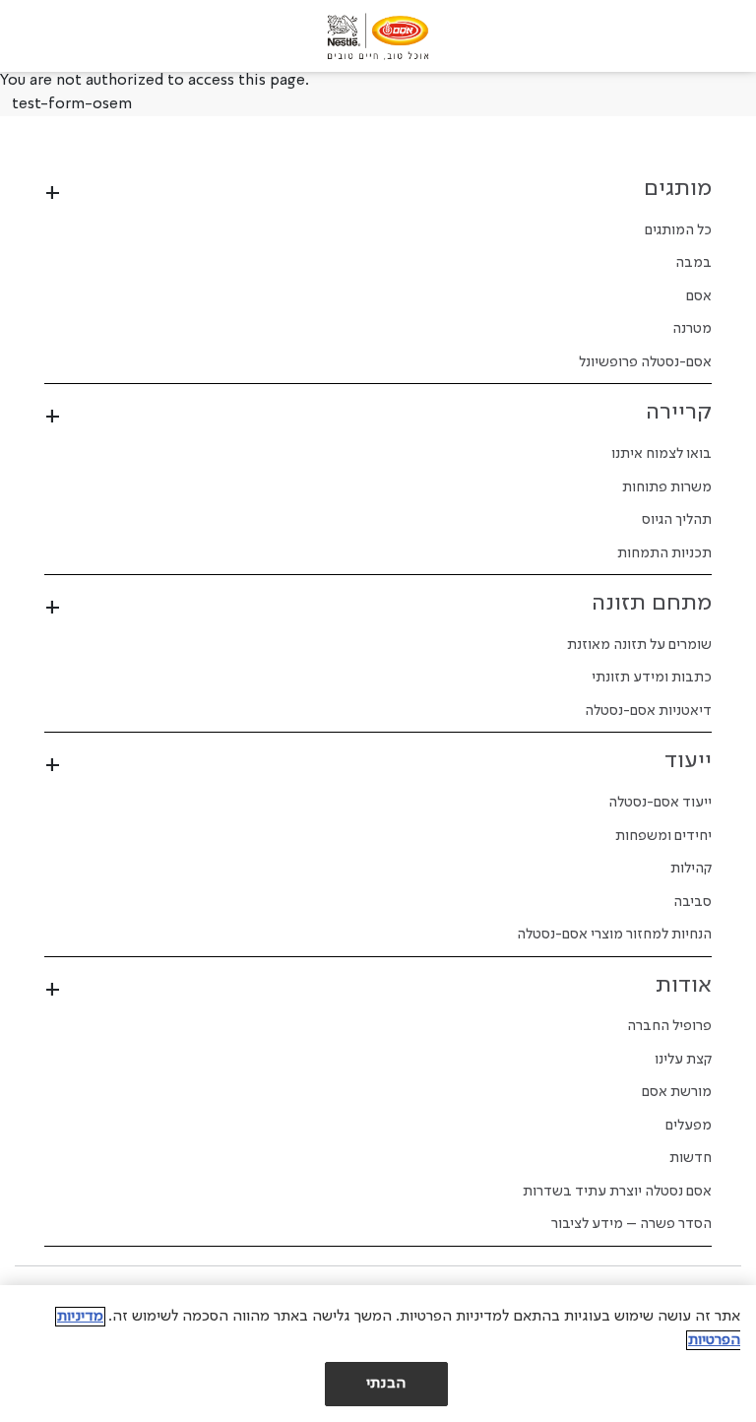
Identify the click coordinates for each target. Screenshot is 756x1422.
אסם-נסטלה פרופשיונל (645, 362)
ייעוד (688, 761)
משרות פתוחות (667, 487)
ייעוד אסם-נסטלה (660, 802)
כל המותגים (678, 230)
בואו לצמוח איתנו (661, 454)
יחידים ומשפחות (663, 836)
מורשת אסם (677, 1092)
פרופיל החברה (669, 1026)
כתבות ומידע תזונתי (652, 677)
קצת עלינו (683, 1059)
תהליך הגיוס (677, 520)
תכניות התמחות (664, 553)
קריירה (679, 412)
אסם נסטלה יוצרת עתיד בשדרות (617, 1191)
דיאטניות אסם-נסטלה (648, 711)
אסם (699, 296)
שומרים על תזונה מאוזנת (639, 645)
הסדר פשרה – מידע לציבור (631, 1224)
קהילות (691, 868)
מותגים (678, 189)
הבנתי (386, 1383)
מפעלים (688, 1125)
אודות (684, 986)
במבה (693, 263)
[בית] (378, 36)
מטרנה (692, 329)
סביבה (692, 902)
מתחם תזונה (652, 603)
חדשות (690, 1158)
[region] (378, 1353)
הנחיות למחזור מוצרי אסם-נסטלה (614, 934)
